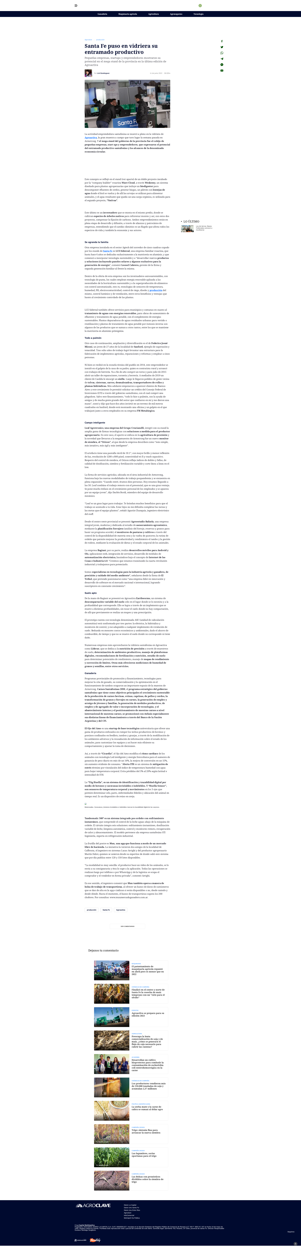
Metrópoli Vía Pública (132, 1218)
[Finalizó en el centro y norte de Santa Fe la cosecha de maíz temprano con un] (131, 993)
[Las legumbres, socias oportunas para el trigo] (131, 1157)
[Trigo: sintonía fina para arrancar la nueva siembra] (131, 1134)
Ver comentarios (127, 926)
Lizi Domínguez (103, 73)
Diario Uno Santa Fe (131, 1208)
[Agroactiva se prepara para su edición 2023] (131, 1017)
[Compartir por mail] (222, 70)
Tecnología (198, 14)
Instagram (200, 5)
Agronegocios (176, 14)
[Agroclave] (150, 5)
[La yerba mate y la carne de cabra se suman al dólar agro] (131, 1111)
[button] (76, 5)
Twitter (196, 5)
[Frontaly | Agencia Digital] (93, 1240)
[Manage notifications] (295, 1244)
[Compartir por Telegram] (222, 58)
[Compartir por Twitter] (222, 47)
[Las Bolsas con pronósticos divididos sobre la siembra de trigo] (131, 1180)
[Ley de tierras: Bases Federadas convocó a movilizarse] (198, 228)
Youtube (210, 5)
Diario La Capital (130, 1205)
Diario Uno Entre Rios (132, 1210)
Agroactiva (91, 137)
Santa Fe (107, 250)
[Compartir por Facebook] (222, 41)
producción (100, 39)
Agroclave (88, 39)
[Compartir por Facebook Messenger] (222, 64)
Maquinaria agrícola (127, 14)
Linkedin (207, 5)
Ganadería (102, 14)
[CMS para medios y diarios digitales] (80, 1240)
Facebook (203, 5)
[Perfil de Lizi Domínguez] (88, 73)
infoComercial (129, 1215)
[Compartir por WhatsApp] (222, 53)
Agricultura (153, 14)
